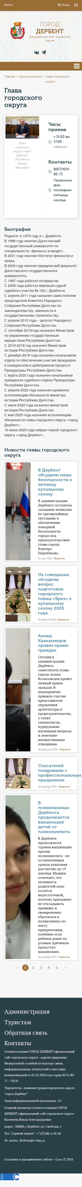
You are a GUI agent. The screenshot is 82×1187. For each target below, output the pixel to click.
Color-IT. (61, 1159)
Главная (9, 76)
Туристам (17, 1022)
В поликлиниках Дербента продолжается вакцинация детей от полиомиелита (54, 817)
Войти (8, 5)
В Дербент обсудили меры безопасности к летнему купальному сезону (55, 482)
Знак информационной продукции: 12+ (33, 1101)
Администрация (30, 76)
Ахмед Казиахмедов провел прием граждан (53, 643)
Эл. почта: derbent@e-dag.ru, (24, 1140)
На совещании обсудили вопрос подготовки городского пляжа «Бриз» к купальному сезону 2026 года (55, 593)
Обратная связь (25, 1033)
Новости (59, 558)
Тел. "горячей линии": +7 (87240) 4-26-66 (32, 1133)
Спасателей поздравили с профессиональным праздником (59, 773)
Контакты (17, 1043)
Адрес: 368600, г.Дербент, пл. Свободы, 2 (32, 1126)
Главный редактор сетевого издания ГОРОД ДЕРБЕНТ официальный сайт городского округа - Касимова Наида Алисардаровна (39, 1113)
